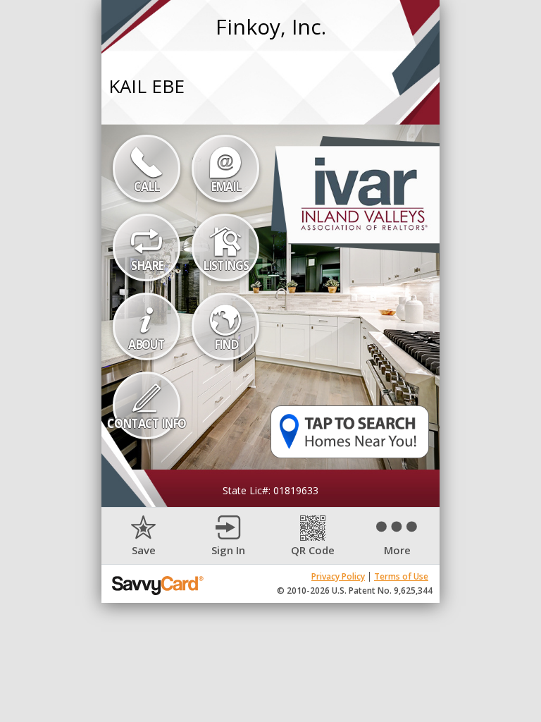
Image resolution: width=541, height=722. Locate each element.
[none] (143, 536)
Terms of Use (401, 576)
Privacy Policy (338, 576)
